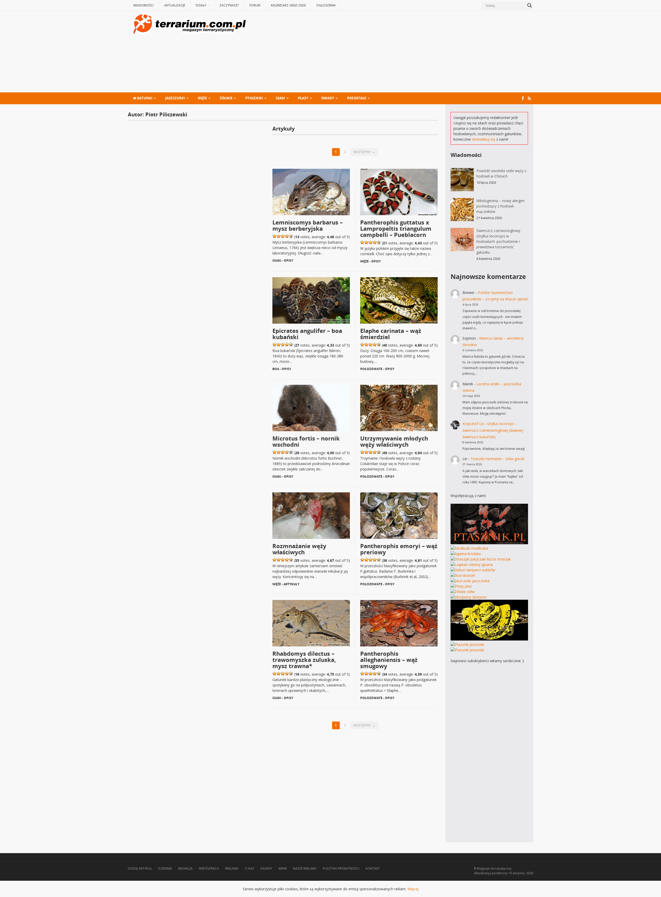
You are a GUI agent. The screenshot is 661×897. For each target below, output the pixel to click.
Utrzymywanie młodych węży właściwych (394, 441)
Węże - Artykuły (285, 584)
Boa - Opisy (281, 369)
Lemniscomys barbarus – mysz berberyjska (307, 225)
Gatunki (144, 98)
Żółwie (226, 98)
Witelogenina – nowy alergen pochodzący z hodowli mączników (500, 206)
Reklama (232, 868)
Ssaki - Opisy (282, 260)
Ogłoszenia (326, 5)
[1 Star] (274, 236)
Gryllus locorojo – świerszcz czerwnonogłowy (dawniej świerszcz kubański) (492, 430)
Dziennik (165, 868)
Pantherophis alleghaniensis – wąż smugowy (389, 659)
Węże (202, 98)
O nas (249, 868)
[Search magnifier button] (529, 5)
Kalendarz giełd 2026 (288, 5)
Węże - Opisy (370, 261)
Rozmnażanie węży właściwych (299, 549)
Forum (254, 5)
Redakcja (185, 868)
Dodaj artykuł (140, 868)
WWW (282, 868)
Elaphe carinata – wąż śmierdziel (390, 333)
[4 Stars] (287, 236)
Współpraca (209, 868)
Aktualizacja (482, 873)
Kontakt (373, 868)
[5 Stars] (291, 236)
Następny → (364, 152)
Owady (327, 98)
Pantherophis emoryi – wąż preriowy (398, 549)
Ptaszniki (254, 98)
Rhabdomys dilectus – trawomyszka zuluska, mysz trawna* (304, 659)
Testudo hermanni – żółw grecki (497, 458)
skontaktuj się (483, 139)
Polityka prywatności (341, 868)
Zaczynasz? (229, 5)
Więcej (413, 888)
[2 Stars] (279, 236)
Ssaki (280, 98)
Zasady (266, 868)
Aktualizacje (174, 5)
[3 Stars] (283, 236)
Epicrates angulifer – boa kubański (307, 333)
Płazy (303, 98)
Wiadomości (143, 5)
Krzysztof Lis (473, 423)
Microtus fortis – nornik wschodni (306, 441)
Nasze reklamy (305, 868)
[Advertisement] (391, 52)
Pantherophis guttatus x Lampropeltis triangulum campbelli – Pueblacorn (395, 228)
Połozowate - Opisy (377, 369)
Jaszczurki (175, 98)
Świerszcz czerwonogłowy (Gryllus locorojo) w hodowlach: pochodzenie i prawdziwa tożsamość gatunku (498, 241)
